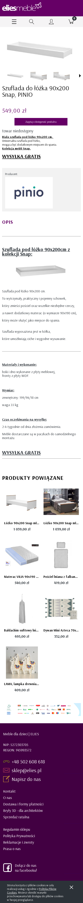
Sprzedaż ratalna (16, 816)
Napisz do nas (27, 779)
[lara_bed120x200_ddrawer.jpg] (15, 75)
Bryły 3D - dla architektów (23, 810)
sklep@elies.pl (27, 770)
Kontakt (9, 791)
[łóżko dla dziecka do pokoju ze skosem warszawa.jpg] (38, 75)
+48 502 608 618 (28, 761)
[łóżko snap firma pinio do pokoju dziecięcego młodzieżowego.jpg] (61, 75)
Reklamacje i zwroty (18, 842)
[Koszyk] (71, 21)
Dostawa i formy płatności (23, 804)
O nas (7, 797)
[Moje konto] (51, 22)
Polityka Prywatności (19, 835)
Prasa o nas (12, 848)
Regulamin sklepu (16, 829)
